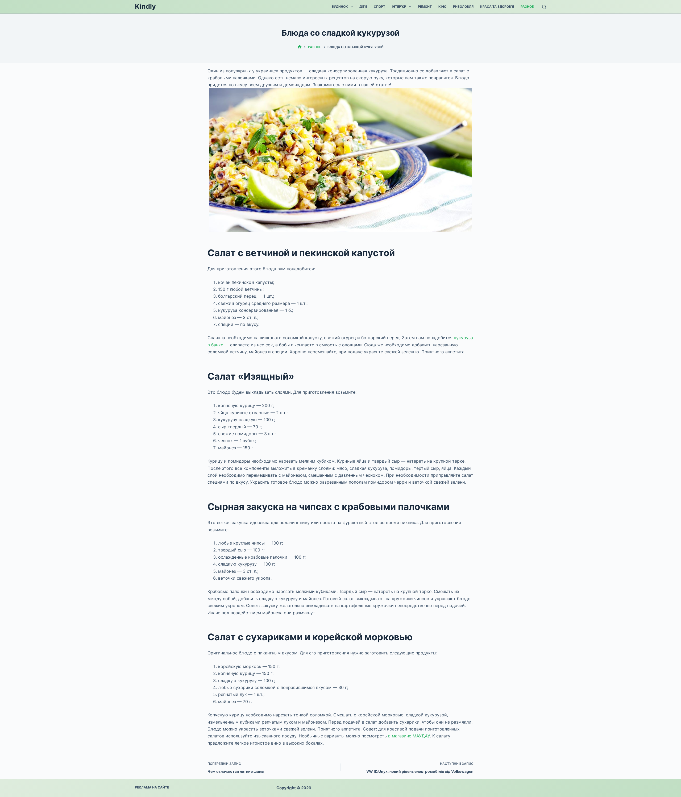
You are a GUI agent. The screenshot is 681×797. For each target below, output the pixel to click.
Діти (363, 7)
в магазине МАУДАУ (409, 735)
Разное (527, 7)
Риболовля (463, 7)
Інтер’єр (399, 7)
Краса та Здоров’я (497, 7)
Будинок (340, 7)
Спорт (379, 7)
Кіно (442, 7)
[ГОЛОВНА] (300, 47)
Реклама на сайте (152, 787)
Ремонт (425, 7)
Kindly (145, 6)
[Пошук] (544, 7)
